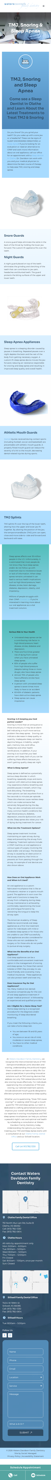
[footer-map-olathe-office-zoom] (25, 1191)
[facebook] (4, 1335)
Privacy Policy (13, 1456)
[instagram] (10, 1335)
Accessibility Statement (33, 1456)
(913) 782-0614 (14, 1231)
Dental (7, 439)
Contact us (25, 599)
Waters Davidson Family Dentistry (25, 1059)
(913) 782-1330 (14, 1229)
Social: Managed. (29, 1453)
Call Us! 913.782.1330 (25, 1146)
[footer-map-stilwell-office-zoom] (25, 1271)
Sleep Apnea (13, 144)
